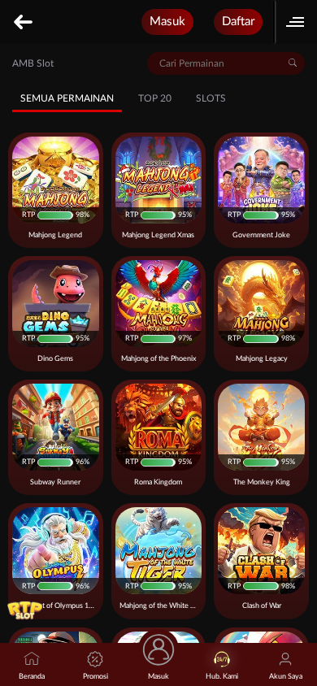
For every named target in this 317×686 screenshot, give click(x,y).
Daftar (238, 21)
